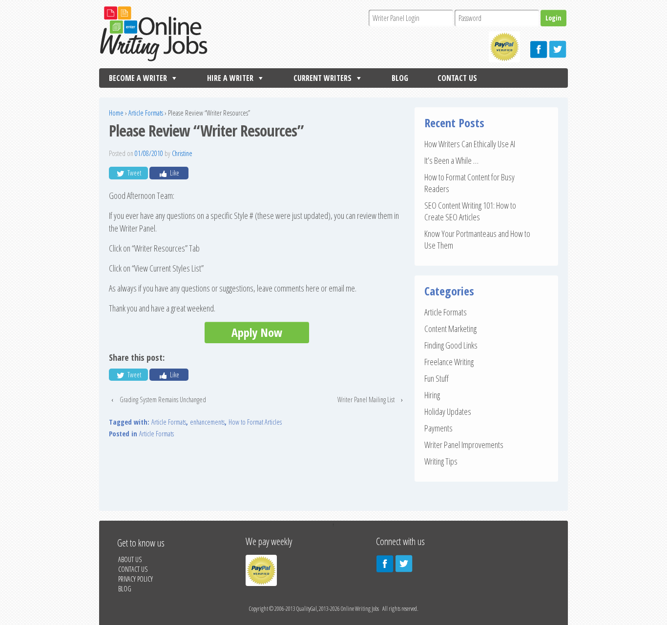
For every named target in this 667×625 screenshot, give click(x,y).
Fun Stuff (436, 378)
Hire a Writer (230, 78)
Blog (400, 78)
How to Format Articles (255, 422)
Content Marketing (450, 328)
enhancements (207, 422)
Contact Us (457, 78)
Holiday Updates (447, 411)
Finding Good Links (451, 345)
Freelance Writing (449, 362)
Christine (182, 153)
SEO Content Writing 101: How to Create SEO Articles (470, 211)
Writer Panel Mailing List (366, 399)
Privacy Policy (135, 579)
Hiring (432, 395)
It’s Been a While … (451, 160)
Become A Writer (138, 78)
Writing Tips (441, 461)
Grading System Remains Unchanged (163, 399)
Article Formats (145, 112)
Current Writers (322, 78)
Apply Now (256, 332)
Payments (438, 428)
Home (116, 112)
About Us (130, 559)
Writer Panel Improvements (463, 444)
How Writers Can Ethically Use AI (469, 144)
